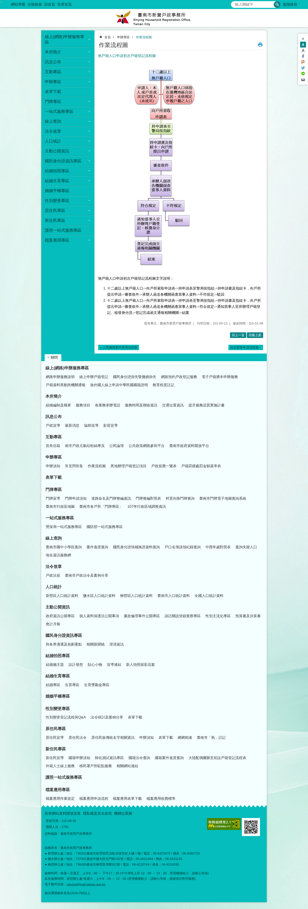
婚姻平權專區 (57, 190)
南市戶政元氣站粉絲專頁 (85, 446)
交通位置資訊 (173, 405)
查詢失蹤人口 (246, 547)
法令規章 (54, 566)
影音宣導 (110, 425)
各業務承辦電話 (107, 405)
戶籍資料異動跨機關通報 (65, 385)
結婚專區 (53, 685)
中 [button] (303, 45)
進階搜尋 (290, 4)
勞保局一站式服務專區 (64, 527)
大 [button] (303, 50)
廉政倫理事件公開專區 (142, 616)
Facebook (303, 56)
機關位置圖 (123, 813)
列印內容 (260, 45)
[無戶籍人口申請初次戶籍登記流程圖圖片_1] (251, 827)
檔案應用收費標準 (161, 798)
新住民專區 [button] (55, 220)
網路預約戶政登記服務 (179, 377)
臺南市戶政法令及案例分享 (86, 575)
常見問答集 (74, 466)
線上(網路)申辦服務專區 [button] (64, 39)
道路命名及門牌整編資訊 (111, 498)
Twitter (303, 68)
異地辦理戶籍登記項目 (128, 466)
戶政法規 (53, 575)
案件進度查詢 (97, 547)
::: (1, 2)
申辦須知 (53, 466)
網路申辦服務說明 (60, 377)
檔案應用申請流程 (93, 798)
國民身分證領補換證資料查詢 (136, 547)
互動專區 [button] (53, 72)
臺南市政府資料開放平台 (189, 446)
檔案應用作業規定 (60, 798)
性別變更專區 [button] (57, 200)
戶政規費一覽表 (164, 466)
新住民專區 (56, 749)
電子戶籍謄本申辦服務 (220, 377)
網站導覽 (18, 4)
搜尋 (234, 3)
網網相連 (185, 737)
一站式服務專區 (60, 518)
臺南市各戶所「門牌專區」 (101, 506)
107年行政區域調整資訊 (146, 506)
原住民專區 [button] (55, 210)
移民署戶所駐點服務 (95, 766)
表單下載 (53, 91)
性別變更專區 (58, 708)
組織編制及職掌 (58, 405)
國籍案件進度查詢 (169, 758)
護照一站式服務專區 (63, 230)
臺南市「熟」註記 (211, 737)
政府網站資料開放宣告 (63, 813)
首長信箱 (53, 446)
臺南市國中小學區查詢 (64, 547)
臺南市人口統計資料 (173, 596)
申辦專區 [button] (53, 81)
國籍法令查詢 (139, 758)
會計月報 (53, 624)
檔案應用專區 (58, 789)
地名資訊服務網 (58, 555)
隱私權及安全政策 (97, 813)
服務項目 (83, 405)
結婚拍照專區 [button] (57, 171)
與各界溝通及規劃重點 (64, 644)
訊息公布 (54, 416)
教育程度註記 (163, 385)
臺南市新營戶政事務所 (154, 18)
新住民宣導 (55, 758)
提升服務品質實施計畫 (206, 405)
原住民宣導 (55, 737)
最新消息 (72, 425)
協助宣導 (91, 425)
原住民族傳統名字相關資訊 (113, 737)
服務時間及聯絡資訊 (141, 405)
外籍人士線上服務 (60, 766)
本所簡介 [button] (53, 52)
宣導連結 (114, 664)
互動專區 (54, 437)
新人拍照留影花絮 (140, 664)
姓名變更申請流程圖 (244, 347)
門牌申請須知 (76, 498)
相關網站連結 (127, 766)
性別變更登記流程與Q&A (66, 717)
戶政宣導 (53, 425)
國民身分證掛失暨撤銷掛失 (134, 377)
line (303, 74)
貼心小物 (95, 664)
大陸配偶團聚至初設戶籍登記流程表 (217, 758)
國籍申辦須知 (79, 758)
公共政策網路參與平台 (147, 446)
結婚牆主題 (55, 664)
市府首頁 (64, 4)
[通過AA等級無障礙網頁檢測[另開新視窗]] (224, 824)
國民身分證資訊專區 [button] (63, 161)
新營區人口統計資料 (62, 596)
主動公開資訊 (58, 607)
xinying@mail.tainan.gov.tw (86, 884)
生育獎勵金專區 (96, 685)
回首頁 (49, 4)
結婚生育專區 (58, 676)
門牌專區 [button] (53, 101)
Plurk (303, 62)
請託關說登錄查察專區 (183, 616)
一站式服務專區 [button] (59, 111)
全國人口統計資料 (209, 596)
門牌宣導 (53, 498)
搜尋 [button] (277, 4)
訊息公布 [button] (53, 62)
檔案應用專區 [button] (57, 240)
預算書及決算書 (248, 616)
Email (303, 80)
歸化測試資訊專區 (109, 758)
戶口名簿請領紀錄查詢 (183, 547)
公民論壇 (116, 446)
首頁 (107, 37)
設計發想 (76, 664)
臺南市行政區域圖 (60, 506)
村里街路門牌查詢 (180, 498)
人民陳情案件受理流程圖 (120, 347)
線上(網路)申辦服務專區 (67, 368)
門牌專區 (54, 489)
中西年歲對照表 (218, 547)
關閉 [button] (54, 357)
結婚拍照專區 (58, 655)
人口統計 (54, 587)
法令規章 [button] (53, 131)
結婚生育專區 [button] (57, 181)
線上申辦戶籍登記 (93, 377)
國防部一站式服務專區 (105, 527)
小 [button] (303, 39)
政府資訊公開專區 (60, 616)
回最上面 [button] (255, 335)
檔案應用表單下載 (127, 798)
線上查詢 (54, 538)
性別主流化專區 (218, 616)
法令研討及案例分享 (107, 717)
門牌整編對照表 (148, 498)
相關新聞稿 (96, 644)
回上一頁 (238, 335)
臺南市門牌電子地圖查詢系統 (222, 498)
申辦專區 (123, 37)
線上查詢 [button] (53, 121)
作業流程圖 (144, 37)
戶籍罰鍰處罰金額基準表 (201, 466)
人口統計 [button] (53, 141)
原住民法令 (78, 737)
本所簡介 (54, 396)
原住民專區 (56, 728)
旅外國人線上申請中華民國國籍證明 (119, 385)
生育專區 (72, 685)
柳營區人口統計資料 (136, 596)
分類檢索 (35, 4)
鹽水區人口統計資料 (99, 596)
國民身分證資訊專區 (64, 635)
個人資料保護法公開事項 (99, 616)
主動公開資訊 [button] (57, 151)
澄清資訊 (116, 644)
